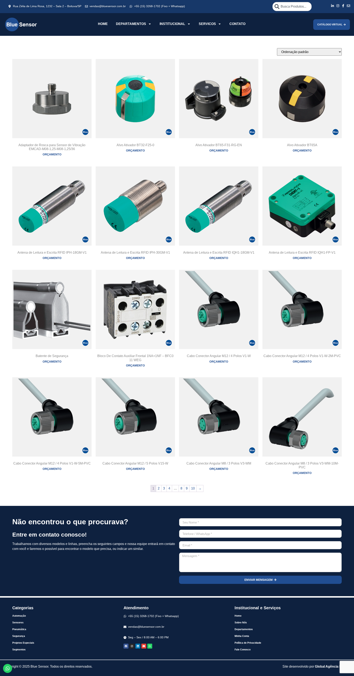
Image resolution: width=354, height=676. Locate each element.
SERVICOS (207, 24)
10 (193, 488)
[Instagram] (131, 646)
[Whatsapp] (149, 646)
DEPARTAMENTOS (131, 24)
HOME (103, 24)
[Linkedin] (137, 646)
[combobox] (292, 6)
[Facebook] (126, 646)
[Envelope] (143, 646)
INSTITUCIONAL (172, 24)
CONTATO (237, 24)
